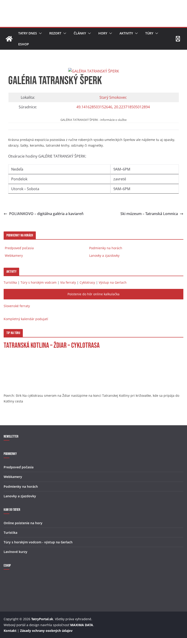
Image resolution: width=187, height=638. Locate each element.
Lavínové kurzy (15, 552)
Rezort (55, 33)
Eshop (23, 44)
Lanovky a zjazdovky (104, 255)
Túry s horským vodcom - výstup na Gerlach (38, 542)
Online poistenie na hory (23, 523)
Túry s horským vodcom (39, 282)
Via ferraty (68, 282)
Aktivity (126, 33)
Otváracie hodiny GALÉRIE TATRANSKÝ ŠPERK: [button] (69, 172)
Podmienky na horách (105, 248)
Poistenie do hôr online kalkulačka (93, 294)
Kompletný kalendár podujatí (26, 319)
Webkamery (14, 255)
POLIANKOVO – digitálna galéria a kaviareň (46, 213)
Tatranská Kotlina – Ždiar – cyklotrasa (52, 345)
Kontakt (10, 630)
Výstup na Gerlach (113, 282)
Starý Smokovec (113, 97)
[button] (39, 33)
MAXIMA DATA (81, 625)
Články (80, 33)
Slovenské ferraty (17, 306)
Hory (102, 33)
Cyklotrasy (87, 282)
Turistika (10, 282)
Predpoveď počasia (19, 248)
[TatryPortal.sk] (9, 38)
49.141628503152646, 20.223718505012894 (113, 106)
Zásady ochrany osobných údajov (46, 630)
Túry (149, 33)
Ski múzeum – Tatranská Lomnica (149, 213)
